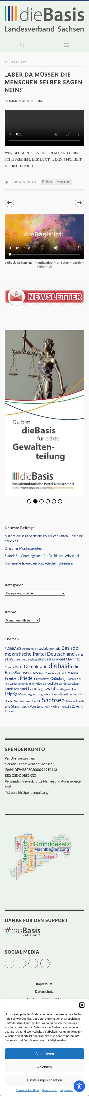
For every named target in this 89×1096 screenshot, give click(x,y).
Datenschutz (49, 1090)
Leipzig (11, 694)
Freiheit (47, 182)
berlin (79, 655)
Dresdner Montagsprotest (23, 548)
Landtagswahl (41, 688)
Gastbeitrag (42, 679)
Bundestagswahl (51, 659)
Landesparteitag (69, 683)
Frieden (27, 678)
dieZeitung (38, 673)
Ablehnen (44, 1067)
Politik (36, 701)
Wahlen (56, 706)
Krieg (39, 683)
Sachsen (53, 700)
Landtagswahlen (66, 689)
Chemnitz (73, 659)
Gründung (58, 679)
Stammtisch (20, 706)
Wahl (47, 706)
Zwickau (10, 711)
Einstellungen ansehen (44, 1080)
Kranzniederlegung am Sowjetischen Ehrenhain (39, 563)
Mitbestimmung (67, 694)
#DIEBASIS (13, 648)
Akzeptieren (44, 1054)
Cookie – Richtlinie (27, 1090)
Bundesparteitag (26, 659)
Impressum (66, 1090)
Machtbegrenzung (30, 694)
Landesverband (16, 689)
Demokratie (35, 667)
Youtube (66, 706)
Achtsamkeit (29, 648)
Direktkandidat (54, 673)
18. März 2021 (16, 62)
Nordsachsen (22, 701)
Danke (19, 667)
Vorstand (36, 706)
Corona (9, 667)
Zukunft (77, 706)
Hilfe (32, 683)
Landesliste (50, 683)
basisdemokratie (49, 648)
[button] (82, 1005)
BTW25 (10, 659)
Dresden (71, 673)
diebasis (60, 666)
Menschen (63, 182)
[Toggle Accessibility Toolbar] (79, 1086)
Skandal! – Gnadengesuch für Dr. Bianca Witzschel (42, 556)
